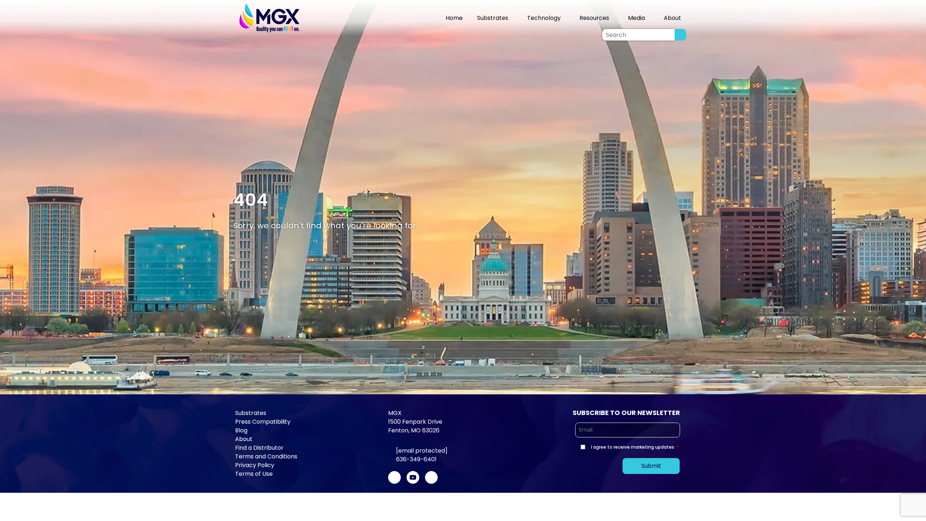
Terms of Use (254, 474)
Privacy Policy (254, 465)
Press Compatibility (262, 422)
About (243, 439)
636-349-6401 (416, 459)
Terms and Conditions (266, 456)
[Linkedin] (431, 477)
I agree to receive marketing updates (632, 447)
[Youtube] (413, 477)
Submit (651, 466)
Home (454, 18)
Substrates (492, 18)
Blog (241, 430)
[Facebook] (394, 477)
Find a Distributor (259, 448)
